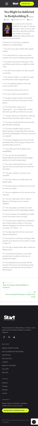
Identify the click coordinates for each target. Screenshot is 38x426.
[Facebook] (4, 337)
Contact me (26, 3)
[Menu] (6, 3)
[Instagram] (9, 337)
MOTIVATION (7, 358)
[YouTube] (14, 337)
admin (7, 19)
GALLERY (5, 369)
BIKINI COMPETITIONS (10, 348)
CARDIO (5, 362)
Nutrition (5, 383)
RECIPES (5, 372)
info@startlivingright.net (15, 410)
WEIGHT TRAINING (9, 365)
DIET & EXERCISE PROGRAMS (13, 352)
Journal (4, 393)
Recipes (5, 390)
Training (4, 386)
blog (31, 19)
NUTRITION (6, 355)
